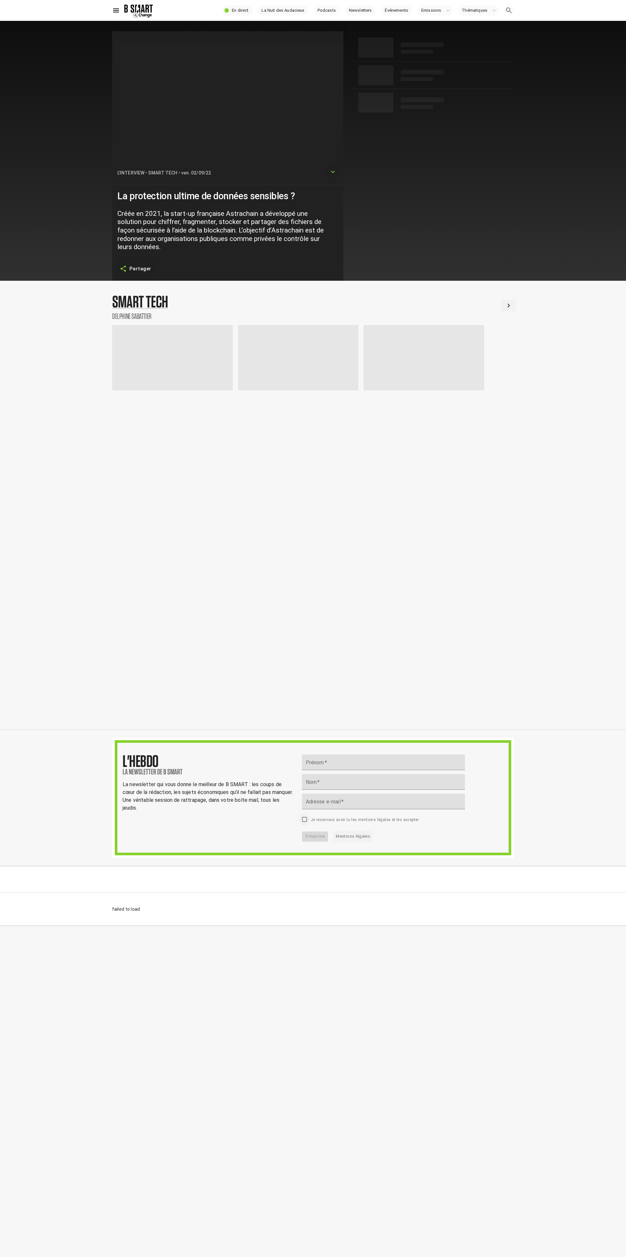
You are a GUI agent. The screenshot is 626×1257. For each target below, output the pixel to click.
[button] (237, 10)
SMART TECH (162, 172)
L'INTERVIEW (130, 172)
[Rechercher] (509, 10)
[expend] (333, 172)
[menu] (116, 10)
